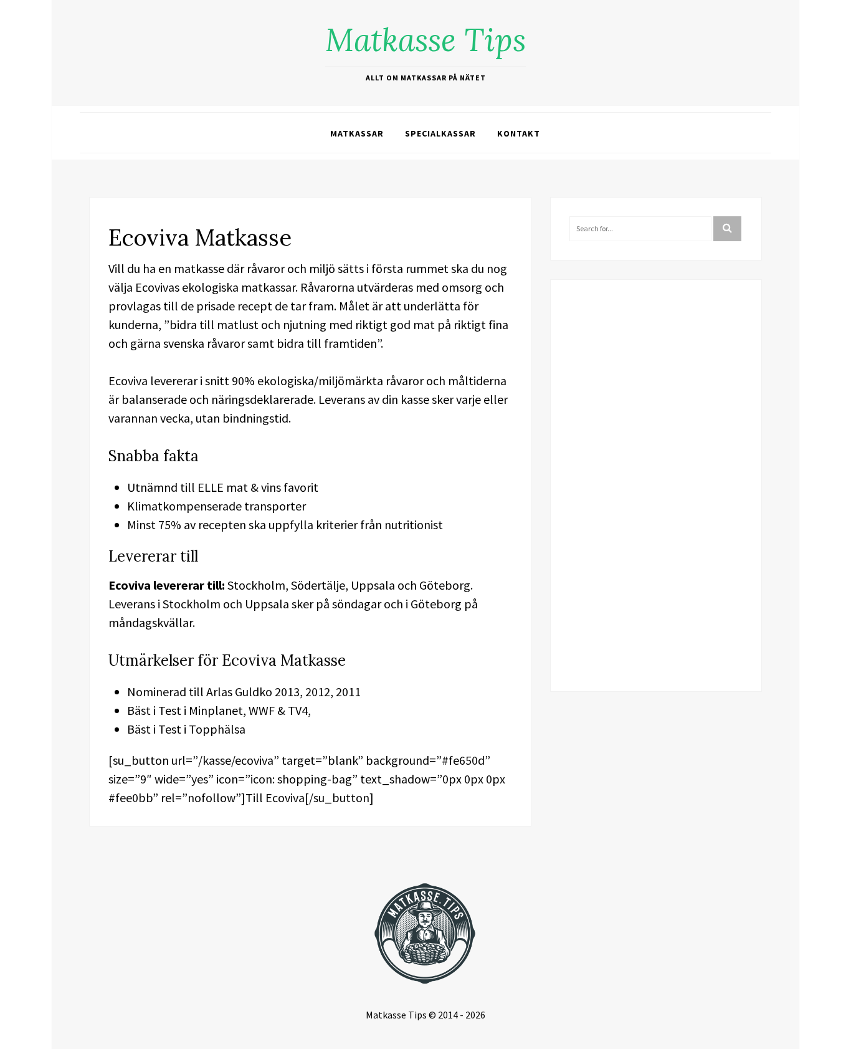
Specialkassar (440, 133)
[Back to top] (838, 1036)
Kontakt (518, 133)
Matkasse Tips (425, 40)
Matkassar (357, 133)
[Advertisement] (656, 486)
